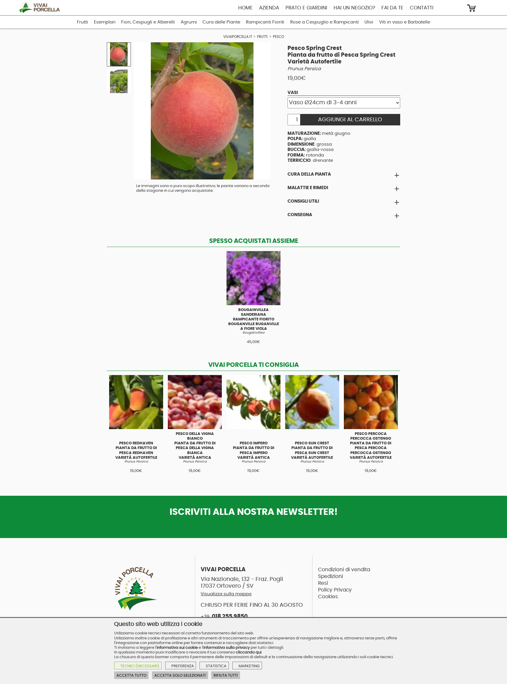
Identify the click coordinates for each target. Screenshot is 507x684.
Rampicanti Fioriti (265, 22)
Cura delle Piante (221, 22)
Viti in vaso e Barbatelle (404, 22)
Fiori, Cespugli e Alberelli (148, 22)
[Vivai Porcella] (41, 7)
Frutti (82, 22)
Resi (323, 583)
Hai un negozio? (354, 7)
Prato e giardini (306, 7)
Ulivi (368, 22)
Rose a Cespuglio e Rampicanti (324, 22)
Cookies (328, 596)
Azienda (269, 7)
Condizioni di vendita (344, 569)
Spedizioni (330, 576)
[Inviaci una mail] (460, 8)
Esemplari (105, 22)
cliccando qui (248, 652)
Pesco (278, 36)
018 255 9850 (224, 616)
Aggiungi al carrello (350, 119)
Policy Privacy (335, 589)
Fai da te (392, 7)
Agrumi (189, 22)
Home (245, 7)
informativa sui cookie (177, 648)
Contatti (421, 7)
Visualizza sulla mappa (226, 594)
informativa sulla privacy (226, 648)
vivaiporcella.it (237, 36)
